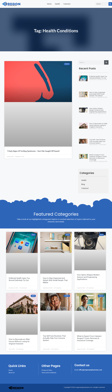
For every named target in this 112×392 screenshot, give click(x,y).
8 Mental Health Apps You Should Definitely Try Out (98, 77)
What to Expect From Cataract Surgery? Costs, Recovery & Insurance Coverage (98, 157)
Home (49, 4)
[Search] (110, 4)
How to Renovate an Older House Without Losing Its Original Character (98, 125)
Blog (83, 184)
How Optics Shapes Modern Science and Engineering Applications (97, 110)
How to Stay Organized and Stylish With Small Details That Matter (97, 94)
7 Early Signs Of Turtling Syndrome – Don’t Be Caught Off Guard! (33, 151)
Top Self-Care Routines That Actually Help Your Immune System (97, 141)
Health (57, 4)
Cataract (66, 4)
